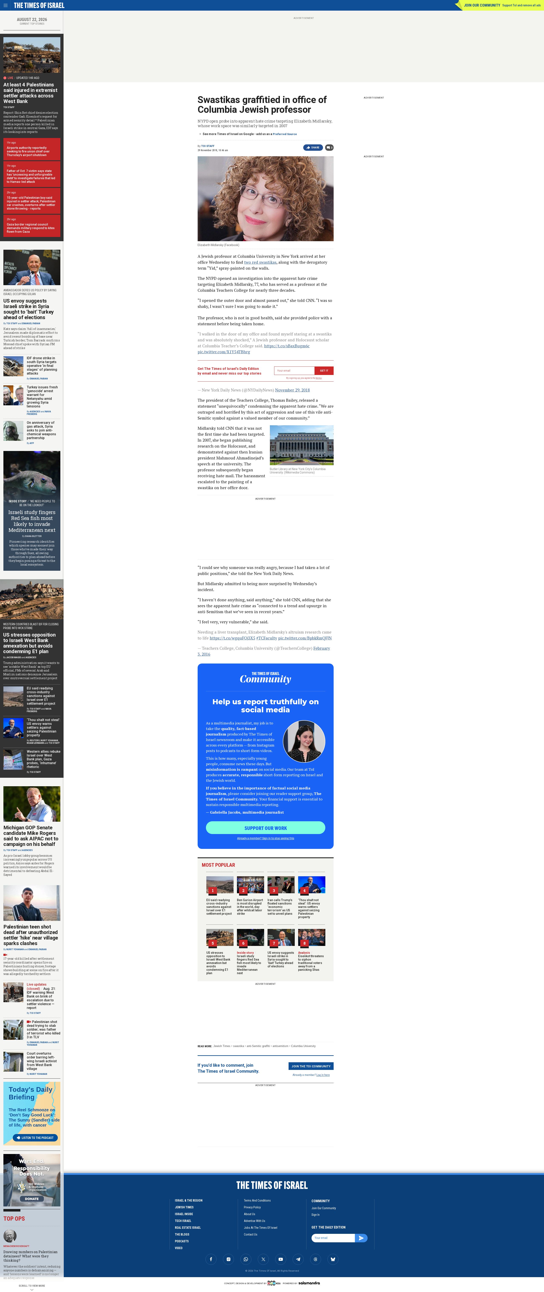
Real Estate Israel (188, 1227)
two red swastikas (260, 262)
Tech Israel (183, 1221)
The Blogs (182, 1234)
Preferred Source (285, 134)
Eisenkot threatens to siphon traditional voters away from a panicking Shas (311, 961)
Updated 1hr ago (27, 78)
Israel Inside (184, 1214)
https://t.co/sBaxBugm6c (287, 345)
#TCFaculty (266, 638)
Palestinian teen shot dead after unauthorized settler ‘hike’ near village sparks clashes (30, 935)
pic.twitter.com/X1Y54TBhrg (224, 351)
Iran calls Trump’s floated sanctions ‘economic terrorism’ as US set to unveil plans (280, 906)
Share (315, 147)
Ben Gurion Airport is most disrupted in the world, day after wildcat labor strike (250, 906)
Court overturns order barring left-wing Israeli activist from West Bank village (42, 1061)
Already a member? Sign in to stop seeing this (265, 838)
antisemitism (280, 1046)
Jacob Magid (13, 657)
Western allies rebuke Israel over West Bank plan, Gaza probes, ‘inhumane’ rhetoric (43, 759)
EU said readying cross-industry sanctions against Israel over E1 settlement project (219, 906)
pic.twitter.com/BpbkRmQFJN (305, 638)
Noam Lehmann (35, 743)
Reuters (35, 740)
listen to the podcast (38, 1138)
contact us (250, 1234)
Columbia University (303, 1046)
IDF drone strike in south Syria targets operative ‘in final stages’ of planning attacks (42, 365)
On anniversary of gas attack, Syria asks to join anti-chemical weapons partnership (41, 430)
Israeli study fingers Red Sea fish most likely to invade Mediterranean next (249, 963)
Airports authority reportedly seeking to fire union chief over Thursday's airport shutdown (28, 151)
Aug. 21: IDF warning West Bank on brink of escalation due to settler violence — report (41, 998)
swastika (238, 1046)
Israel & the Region (189, 1200)
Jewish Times (221, 1046)
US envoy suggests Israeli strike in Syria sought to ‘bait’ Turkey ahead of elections (281, 959)
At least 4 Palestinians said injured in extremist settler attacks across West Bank (30, 93)
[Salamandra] (309, 1282)
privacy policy (252, 1207)
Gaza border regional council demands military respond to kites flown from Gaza (31, 228)
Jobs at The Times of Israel (260, 1227)
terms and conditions (257, 1200)
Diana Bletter (33, 536)
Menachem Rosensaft (16, 1246)
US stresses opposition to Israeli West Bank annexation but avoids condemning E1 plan (218, 963)
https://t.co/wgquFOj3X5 (232, 638)
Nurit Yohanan (49, 740)
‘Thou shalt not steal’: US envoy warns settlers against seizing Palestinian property (309, 908)
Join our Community (482, 5)
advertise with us (254, 1221)
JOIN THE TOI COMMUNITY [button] (311, 1066)
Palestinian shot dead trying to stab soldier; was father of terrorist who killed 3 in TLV (43, 1029)
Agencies (35, 411)
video (179, 1248)
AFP (32, 443)
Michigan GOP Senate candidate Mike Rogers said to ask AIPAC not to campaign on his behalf (30, 836)
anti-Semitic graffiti (258, 1046)
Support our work (266, 828)
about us (249, 1214)
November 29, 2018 (292, 390)
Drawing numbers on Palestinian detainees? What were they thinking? (30, 1256)
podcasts (182, 1241)
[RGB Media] (275, 1283)
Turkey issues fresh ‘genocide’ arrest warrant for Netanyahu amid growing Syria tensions (42, 396)
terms (319, 378)
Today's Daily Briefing (30, 1093)
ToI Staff (207, 146)
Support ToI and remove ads (521, 5)
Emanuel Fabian (31, 323)
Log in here (323, 1074)
